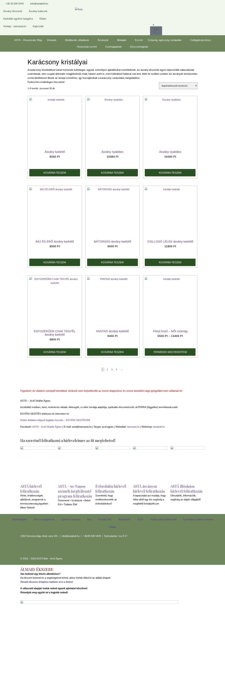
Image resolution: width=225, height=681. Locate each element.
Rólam (42, 18)
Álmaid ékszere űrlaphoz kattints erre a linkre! (46, 581)
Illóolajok (121, 40)
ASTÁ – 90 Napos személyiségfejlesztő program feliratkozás (75, 491)
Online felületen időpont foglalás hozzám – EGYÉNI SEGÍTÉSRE (55, 420)
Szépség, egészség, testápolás (165, 40)
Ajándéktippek (19, 519)
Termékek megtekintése (170, 352)
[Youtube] (42, 548)
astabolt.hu (159, 426)
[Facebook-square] (24, 548)
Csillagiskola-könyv (200, 40)
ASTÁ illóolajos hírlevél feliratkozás (186, 489)
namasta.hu (133, 426)
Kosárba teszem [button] (54, 172)
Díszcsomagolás (139, 46)
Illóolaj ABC (125, 519)
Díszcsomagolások (43, 519)
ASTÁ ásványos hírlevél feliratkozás (149, 489)
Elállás (112, 527)
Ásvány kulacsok (38, 11)
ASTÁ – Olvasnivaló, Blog (28, 40)
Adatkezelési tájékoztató (163, 519)
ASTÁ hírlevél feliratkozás (31, 489)
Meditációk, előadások (77, 40)
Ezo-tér (139, 40)
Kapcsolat (38, 26)
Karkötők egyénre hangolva (18, 18)
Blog (89, 519)
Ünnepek (51, 40)
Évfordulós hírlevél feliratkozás (110, 489)
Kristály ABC (105, 519)
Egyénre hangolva (70, 519)
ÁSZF (140, 519)
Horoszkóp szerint (87, 46)
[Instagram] (33, 548)
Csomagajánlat (113, 46)
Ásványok (103, 40)
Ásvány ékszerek (12, 11)
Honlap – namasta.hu (14, 26)
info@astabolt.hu (71, 536)
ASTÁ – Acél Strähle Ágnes (47, 426)
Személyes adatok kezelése (198, 519)
